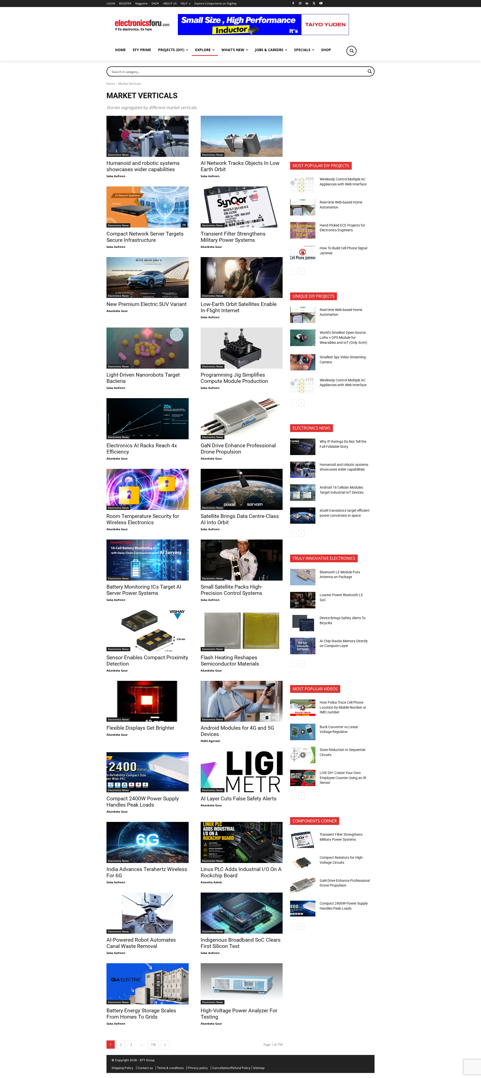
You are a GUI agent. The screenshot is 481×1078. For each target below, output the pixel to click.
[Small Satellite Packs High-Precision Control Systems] (242, 560)
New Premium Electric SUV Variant (146, 304)
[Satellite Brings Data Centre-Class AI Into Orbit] (242, 489)
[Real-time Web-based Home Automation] (302, 207)
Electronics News (118, 154)
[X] (314, 4)
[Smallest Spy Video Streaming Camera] (302, 362)
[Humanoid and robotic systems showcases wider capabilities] (147, 136)
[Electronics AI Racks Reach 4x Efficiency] (147, 418)
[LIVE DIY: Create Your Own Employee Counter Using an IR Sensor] (302, 778)
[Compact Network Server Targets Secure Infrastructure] (147, 207)
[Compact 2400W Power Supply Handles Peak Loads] (147, 771)
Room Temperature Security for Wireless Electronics (142, 519)
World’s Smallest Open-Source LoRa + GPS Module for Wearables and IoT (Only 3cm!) (343, 337)
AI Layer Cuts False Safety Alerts (239, 799)
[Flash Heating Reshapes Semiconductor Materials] (242, 630)
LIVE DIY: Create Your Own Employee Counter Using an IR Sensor (343, 778)
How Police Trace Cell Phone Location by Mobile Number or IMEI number (343, 707)
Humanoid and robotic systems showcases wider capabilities (143, 166)
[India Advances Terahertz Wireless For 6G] (147, 842)
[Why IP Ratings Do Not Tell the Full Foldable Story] (302, 447)
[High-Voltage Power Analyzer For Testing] (242, 983)
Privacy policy (198, 1068)
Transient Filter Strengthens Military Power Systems (233, 237)
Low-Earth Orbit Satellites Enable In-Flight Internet (239, 307)
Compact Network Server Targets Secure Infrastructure (145, 237)
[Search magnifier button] (351, 50)
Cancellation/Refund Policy (231, 1068)
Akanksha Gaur (211, 247)
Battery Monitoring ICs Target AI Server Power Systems (143, 590)
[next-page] (165, 1044)
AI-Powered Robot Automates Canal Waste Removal (141, 943)
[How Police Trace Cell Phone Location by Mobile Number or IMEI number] (302, 707)
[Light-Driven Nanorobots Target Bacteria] (147, 348)
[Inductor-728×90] (263, 34)
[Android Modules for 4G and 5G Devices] (242, 701)
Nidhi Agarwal (210, 741)
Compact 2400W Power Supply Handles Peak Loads (142, 802)
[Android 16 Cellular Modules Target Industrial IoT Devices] (302, 492)
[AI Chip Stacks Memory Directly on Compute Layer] (302, 646)
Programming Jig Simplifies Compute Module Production (235, 378)
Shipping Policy (122, 1068)
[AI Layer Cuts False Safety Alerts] (242, 771)
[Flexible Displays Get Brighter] (147, 701)
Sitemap (259, 1068)
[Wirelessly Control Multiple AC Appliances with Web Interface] (302, 184)
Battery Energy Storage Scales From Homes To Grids (141, 1014)
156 (153, 1044)
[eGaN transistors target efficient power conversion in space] (302, 515)
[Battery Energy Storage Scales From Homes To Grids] (147, 983)
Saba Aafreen (115, 176)
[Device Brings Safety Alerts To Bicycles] (302, 623)
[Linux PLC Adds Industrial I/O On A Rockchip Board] (242, 842)
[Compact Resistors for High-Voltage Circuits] (302, 862)
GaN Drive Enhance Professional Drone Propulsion (238, 449)
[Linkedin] (307, 4)
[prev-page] (293, 271)
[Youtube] (321, 4)
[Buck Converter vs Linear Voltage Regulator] (302, 732)
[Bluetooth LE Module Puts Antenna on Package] (302, 577)
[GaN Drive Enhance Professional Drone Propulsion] (242, 418)
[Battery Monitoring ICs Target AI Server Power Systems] (147, 560)
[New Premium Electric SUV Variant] (147, 277)
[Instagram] (300, 4)
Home (110, 83)
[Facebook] (293, 4)
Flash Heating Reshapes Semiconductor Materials (230, 661)
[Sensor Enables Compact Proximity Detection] (147, 630)
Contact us (145, 1068)
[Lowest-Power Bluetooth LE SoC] (302, 600)
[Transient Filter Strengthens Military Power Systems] (242, 207)
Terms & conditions (170, 1068)
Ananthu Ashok (211, 882)
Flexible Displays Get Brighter (140, 728)
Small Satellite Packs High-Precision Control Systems (232, 590)
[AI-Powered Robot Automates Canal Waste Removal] (147, 913)
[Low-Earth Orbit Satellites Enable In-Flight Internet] (242, 277)
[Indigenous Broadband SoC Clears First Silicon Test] (242, 913)
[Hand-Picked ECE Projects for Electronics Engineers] (302, 230)
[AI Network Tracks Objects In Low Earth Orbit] (242, 136)
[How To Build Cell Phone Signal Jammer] (302, 253)
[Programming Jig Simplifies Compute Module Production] (242, 348)
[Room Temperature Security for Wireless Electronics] (147, 489)
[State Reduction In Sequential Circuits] (302, 755)
